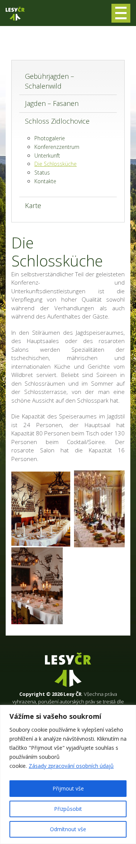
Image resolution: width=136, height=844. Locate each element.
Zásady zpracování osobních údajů (71, 765)
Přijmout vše (68, 788)
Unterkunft (47, 155)
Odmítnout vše (68, 829)
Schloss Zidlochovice (57, 121)
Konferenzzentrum (56, 146)
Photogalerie (49, 138)
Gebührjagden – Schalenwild (49, 81)
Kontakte (45, 181)
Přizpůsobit (68, 808)
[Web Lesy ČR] (15, 14)
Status (42, 172)
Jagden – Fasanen (52, 103)
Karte (33, 205)
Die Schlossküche (55, 163)
